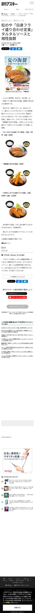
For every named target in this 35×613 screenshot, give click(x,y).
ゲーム (5, 580)
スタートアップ (17, 9)
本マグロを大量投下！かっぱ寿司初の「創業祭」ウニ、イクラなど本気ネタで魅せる (17, 331)
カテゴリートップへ (18, 307)
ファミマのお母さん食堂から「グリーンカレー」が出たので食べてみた (17, 356)
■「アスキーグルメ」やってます (12, 255)
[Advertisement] (17, 376)
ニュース (18, 578)
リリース (4, 250)
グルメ (5, 9)
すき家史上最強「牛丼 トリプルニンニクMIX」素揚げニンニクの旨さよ (17, 352)
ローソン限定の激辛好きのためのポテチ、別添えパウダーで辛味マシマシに (17, 348)
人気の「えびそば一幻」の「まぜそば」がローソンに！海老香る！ (17, 335)
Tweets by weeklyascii (6, 437)
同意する (17, 608)
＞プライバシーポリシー (17, 612)
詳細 (8, 602)
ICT (29, 9)
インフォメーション (17, 582)
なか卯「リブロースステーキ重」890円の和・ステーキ (16, 327)
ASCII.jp (9, 585)
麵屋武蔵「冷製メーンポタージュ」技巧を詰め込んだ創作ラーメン (17, 344)
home (5, 14)
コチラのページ (9, 267)
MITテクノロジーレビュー (23, 585)
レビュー (10, 578)
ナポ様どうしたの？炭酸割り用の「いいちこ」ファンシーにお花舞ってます (17, 339)
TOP (4, 578)
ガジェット (26, 578)
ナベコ (6, 45)
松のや (3, 247)
